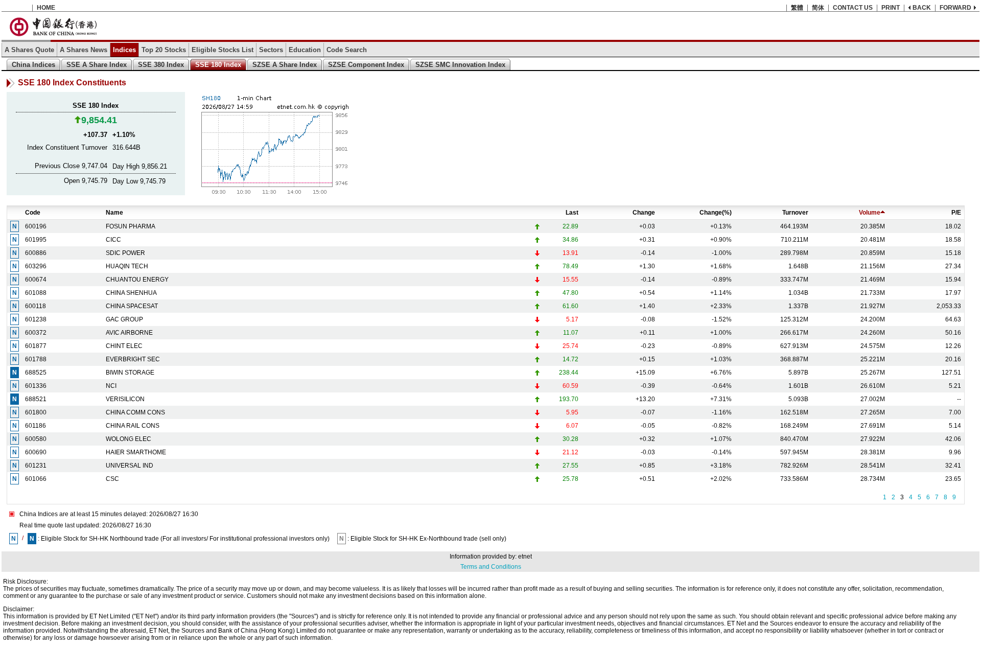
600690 (35, 452)
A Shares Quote (29, 50)
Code (32, 212)
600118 (35, 306)
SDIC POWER (125, 253)
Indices (124, 50)
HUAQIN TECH (127, 266)
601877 (35, 346)
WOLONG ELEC (128, 439)
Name (114, 212)
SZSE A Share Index (284, 64)
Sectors (271, 50)
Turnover (795, 212)
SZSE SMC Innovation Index (460, 64)
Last (572, 212)
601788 (35, 359)
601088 (35, 292)
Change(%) (715, 212)
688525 (35, 372)
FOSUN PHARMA (130, 226)
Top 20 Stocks (164, 50)
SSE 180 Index (218, 64)
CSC (112, 478)
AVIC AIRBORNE (129, 332)
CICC (113, 239)
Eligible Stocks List (222, 50)
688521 (35, 399)
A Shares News (83, 50)
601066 (35, 478)
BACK (922, 7)
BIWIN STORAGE (130, 372)
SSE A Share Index (96, 64)
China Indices (33, 64)
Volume (869, 212)
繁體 (797, 7)
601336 (35, 385)
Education (305, 50)
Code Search (346, 50)
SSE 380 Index (161, 64)
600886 (35, 253)
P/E (956, 212)
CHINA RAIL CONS (132, 425)
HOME (46, 7)
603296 (35, 266)
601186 (35, 425)
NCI (111, 385)
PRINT (890, 7)
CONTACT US (853, 7)
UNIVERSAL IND (129, 465)
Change (644, 212)
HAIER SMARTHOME (136, 452)
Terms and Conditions (490, 566)
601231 (35, 465)
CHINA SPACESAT (132, 306)
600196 (35, 226)
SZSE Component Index (366, 64)
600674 (35, 279)
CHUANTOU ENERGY (137, 279)
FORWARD (955, 7)
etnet (525, 556)
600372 (35, 332)
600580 (35, 439)
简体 (818, 7)
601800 (35, 412)
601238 (35, 319)
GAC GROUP (124, 319)
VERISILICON (125, 399)
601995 (35, 239)
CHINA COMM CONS (135, 412)
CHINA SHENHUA (131, 292)
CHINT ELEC (124, 346)
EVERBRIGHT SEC (133, 359)
